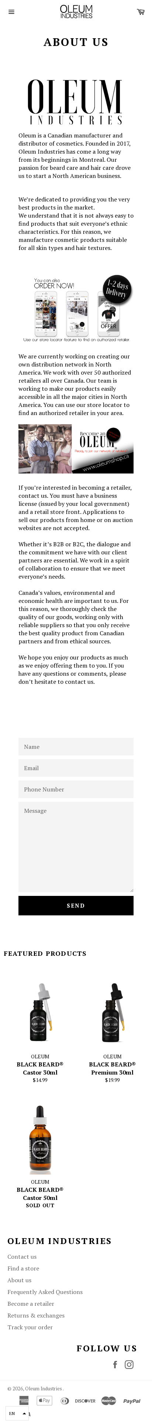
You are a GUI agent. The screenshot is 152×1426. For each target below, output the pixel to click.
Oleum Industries (44, 1389)
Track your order (30, 1327)
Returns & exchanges (36, 1315)
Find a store (23, 1268)
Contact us (22, 1256)
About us (19, 1280)
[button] (17, 1413)
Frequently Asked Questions (45, 1292)
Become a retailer (30, 1304)
